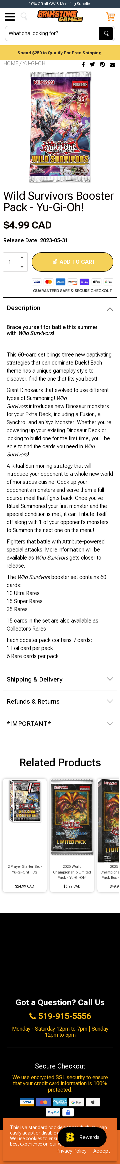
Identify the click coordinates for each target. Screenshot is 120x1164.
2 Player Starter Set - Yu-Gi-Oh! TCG (25, 869)
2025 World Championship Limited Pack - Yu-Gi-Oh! (72, 872)
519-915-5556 (64, 1016)
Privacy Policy (72, 1151)
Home (10, 63)
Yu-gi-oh (34, 63)
